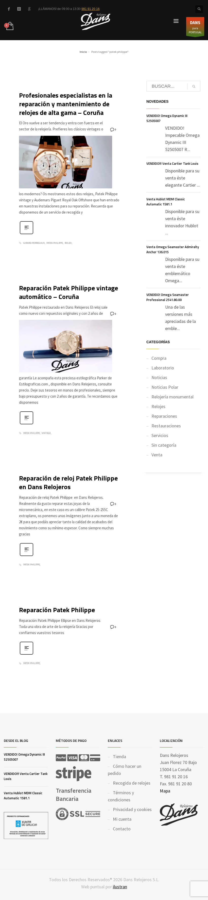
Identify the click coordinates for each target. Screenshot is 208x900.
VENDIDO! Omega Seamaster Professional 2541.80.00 (167, 297)
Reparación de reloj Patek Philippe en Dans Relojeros (68, 482)
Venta (156, 455)
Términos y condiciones (121, 796)
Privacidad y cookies (132, 809)
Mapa (165, 791)
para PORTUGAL (195, 27)
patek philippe (54, 243)
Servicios (159, 435)
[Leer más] (26, 233)
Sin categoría (163, 445)
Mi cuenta (122, 819)
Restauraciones (166, 426)
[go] (193, 86)
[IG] (19, 9)
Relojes (158, 406)
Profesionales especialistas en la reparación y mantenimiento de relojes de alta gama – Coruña (65, 103)
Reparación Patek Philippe (57, 610)
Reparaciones (164, 416)
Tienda (119, 756)
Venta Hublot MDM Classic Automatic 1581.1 (165, 202)
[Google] (29, 9)
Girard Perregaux (34, 243)
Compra (158, 358)
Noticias (159, 377)
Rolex (68, 243)
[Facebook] (9, 9)
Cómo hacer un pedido (124, 769)
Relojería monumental (172, 397)
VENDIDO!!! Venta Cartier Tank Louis (172, 163)
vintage (46, 433)
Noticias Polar (164, 387)
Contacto (122, 829)
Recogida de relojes (131, 783)
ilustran (120, 887)
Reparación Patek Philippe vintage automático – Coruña (68, 292)
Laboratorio (162, 368)
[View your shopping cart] (9, 26)
